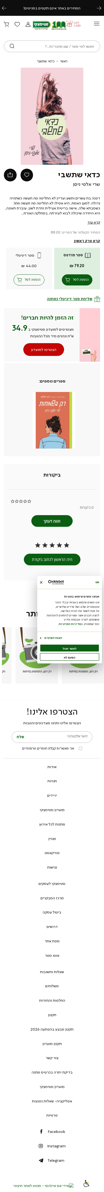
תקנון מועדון (52, 1043)
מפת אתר (52, 940)
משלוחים (52, 985)
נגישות (52, 867)
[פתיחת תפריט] (96, 25)
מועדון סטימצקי (52, 809)
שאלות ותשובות (52, 971)
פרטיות (52, 1115)
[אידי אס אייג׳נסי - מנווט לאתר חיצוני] (43, 1185)
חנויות (52, 780)
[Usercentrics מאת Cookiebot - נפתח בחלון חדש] (62, 582)
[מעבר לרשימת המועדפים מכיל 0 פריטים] (17, 24)
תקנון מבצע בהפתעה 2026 (52, 1029)
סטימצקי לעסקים (52, 883)
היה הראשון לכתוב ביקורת (52, 559)
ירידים (52, 795)
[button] (28, 24)
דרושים (52, 926)
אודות (52, 766)
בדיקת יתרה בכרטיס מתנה (52, 1072)
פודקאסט (52, 852)
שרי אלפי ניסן (86, 184)
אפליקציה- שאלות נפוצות (52, 1101)
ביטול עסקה (52, 912)
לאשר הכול (69, 648)
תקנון (52, 1014)
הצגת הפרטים (53, 637)
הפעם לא (69, 657)
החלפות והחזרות (52, 1000)
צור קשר (52, 1057)
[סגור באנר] (41, 582)
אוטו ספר (52, 955)
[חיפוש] (12, 46)
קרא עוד (93, 222)
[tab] (52, 475)
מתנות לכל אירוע (52, 824)
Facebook (56, 1131)
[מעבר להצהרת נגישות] (86, 1185)
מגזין (52, 838)
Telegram (55, 1160)
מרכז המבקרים (52, 897)
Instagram (56, 1145)
